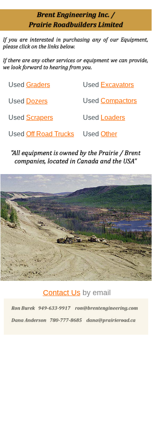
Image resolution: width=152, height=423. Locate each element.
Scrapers (39, 117)
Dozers (37, 101)
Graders (38, 84)
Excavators (117, 84)
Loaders (113, 117)
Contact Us (61, 292)
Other (109, 133)
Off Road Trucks (50, 133)
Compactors (119, 100)
